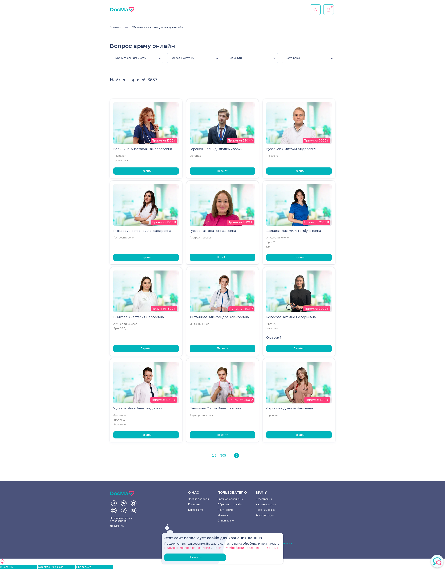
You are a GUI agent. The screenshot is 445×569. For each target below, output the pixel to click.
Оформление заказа (50, 566)
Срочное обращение (230, 499)
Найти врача (225, 509)
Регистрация (264, 499)
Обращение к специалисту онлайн (157, 27)
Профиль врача (265, 509)
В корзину (6, 566)
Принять (195, 557)
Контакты (194, 504)
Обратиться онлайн (229, 504)
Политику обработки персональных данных (245, 548)
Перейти (146, 170)
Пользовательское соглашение (187, 548)
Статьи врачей (226, 520)
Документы (117, 525)
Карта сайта (195, 509)
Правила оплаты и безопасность (121, 519)
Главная (115, 27)
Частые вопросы (198, 499)
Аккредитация (265, 515)
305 (223, 455)
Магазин (222, 515)
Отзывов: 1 (273, 337)
